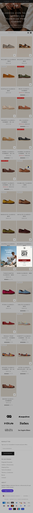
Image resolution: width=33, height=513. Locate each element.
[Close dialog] (31, 247)
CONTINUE (24, 260)
